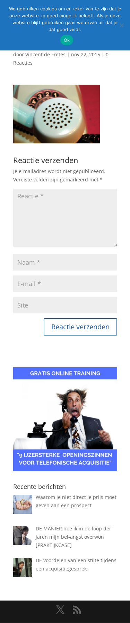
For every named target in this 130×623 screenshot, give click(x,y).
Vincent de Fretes (45, 54)
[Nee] (121, 25)
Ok (67, 40)
